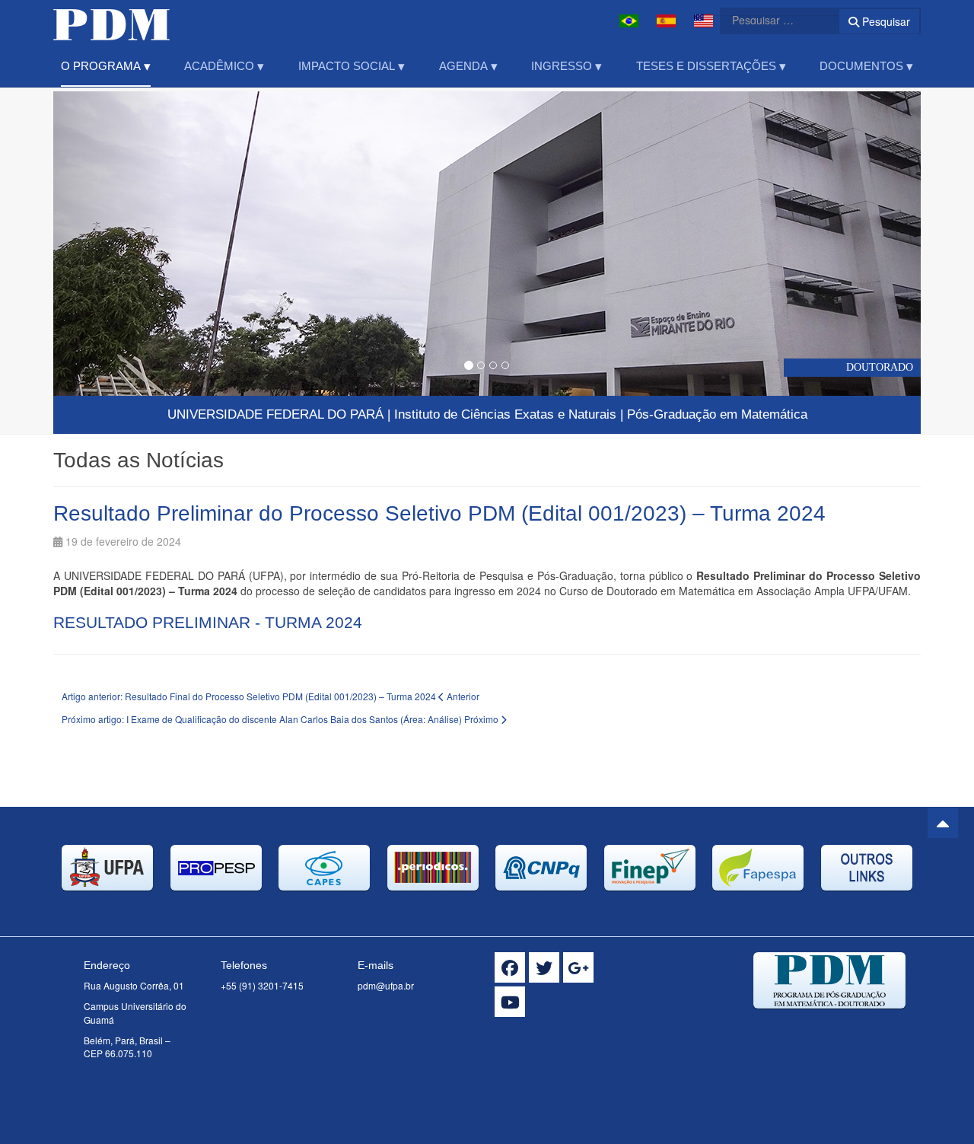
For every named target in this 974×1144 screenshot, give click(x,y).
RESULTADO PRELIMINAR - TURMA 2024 (207, 622)
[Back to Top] (943, 823)
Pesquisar (884, 21)
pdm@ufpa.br (386, 985)
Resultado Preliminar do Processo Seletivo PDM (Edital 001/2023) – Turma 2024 (439, 513)
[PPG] (111, 21)
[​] (510, 967)
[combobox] (770, 19)
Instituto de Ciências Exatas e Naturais (505, 414)
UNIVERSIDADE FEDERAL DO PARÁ (275, 414)
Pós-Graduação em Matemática (717, 414)
